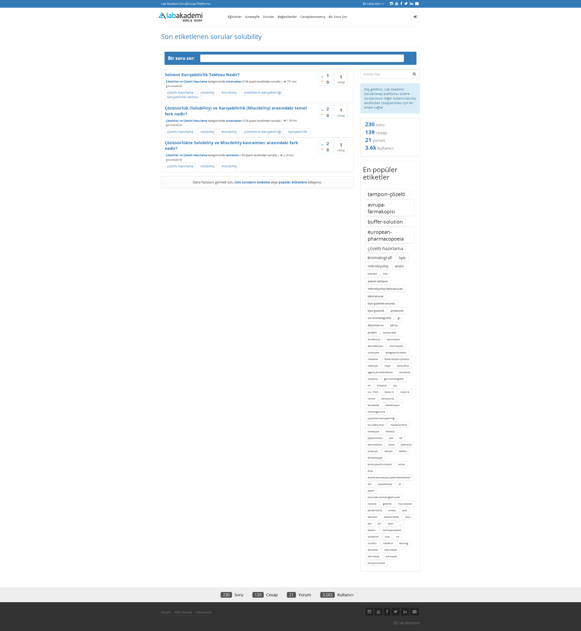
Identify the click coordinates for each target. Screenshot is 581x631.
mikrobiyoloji (378, 266)
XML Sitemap (183, 612)
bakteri (403, 451)
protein (372, 332)
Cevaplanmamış (312, 17)
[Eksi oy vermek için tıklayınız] (322, 81)
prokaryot (373, 451)
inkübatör (373, 359)
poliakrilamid (375, 510)
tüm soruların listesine (252, 182)
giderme (387, 503)
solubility (207, 92)
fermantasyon (375, 457)
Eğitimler (235, 17)
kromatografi (380, 257)
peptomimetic (375, 438)
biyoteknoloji (385, 484)
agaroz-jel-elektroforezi (380, 372)
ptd (391, 438)
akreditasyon (393, 405)
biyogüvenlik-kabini (396, 352)
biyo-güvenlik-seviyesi (381, 303)
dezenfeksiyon (375, 346)
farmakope (373, 405)
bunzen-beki (389, 332)
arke (404, 510)
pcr (379, 523)
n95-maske (373, 556)
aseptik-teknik (391, 517)
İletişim (166, 612)
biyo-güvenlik (376, 311)
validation (373, 536)
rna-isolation (405, 503)
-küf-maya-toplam (391, 530)
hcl (369, 385)
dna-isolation (375, 444)
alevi (408, 517)
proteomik (397, 311)
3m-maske (391, 556)
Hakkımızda (204, 612)
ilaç (395, 385)
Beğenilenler (287, 17)
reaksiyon (373, 365)
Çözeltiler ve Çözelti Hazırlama (186, 81)
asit (370, 484)
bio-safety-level (376, 424)
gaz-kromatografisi (394, 378)
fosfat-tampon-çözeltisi (396, 359)
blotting (403, 543)
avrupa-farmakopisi (381, 208)
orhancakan (234, 81)
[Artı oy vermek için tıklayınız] (322, 76)
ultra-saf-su (403, 365)
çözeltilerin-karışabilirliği (262, 92)
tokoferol (388, 543)
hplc (402, 257)
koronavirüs (388, 398)
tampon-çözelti (386, 194)
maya (387, 365)
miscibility (229, 92)
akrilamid (373, 549)
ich (397, 536)
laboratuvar (376, 296)
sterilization (393, 339)
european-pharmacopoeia (386, 235)
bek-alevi (372, 517)
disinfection (374, 339)
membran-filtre (399, 424)
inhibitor (390, 431)
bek (370, 523)
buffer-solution (385, 221)
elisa (370, 471)
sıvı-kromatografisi (379, 318)
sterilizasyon (396, 346)
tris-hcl (372, 274)
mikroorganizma (376, 411)
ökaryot (388, 451)
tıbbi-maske (390, 549)
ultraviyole (373, 352)
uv (400, 484)
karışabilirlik (297, 131)
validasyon (373, 431)
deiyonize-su (376, 325)
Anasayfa (252, 17)
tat (400, 438)
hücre (391, 444)
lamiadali (232, 155)
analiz (399, 266)
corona (371, 398)
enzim (401, 464)
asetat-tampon (378, 281)
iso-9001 (372, 543)
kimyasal (382, 385)
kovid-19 (389, 392)
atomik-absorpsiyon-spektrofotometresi (389, 477)
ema (387, 536)
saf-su (394, 325)
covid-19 (404, 392)
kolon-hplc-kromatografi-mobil (384, 497)
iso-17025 (373, 392)
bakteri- (372, 530)
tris (385, 274)
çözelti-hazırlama (180, 92)
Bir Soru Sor (338, 17)
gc (399, 318)
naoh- (391, 523)
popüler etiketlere (292, 182)
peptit (371, 490)
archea (392, 510)
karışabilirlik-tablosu (182, 97)
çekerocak (406, 444)
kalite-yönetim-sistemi (380, 464)
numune (372, 503)
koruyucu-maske (376, 563)
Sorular (268, 17)
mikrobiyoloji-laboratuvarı (385, 289)
